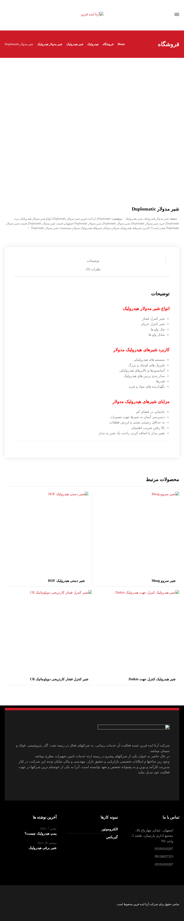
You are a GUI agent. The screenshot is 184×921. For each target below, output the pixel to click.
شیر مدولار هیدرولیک (156, 218)
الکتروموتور (110, 829)
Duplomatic (104, 218)
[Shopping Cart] (20, 14)
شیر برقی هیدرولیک (43, 848)
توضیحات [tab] (93, 261)
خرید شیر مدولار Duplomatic (148, 223)
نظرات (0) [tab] (93, 269)
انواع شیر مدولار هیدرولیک (35, 218)
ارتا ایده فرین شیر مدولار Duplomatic (74, 218)
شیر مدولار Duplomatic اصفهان (82, 223)
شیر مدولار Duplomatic (116, 223)
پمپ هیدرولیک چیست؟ (41, 833)
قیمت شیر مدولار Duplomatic (45, 223)
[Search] (12, 14)
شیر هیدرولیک (133, 218)
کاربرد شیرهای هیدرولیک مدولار (131, 228)
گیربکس (112, 837)
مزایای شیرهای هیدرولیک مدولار (91, 228)
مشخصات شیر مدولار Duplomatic (51, 228)
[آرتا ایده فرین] (92, 14)
